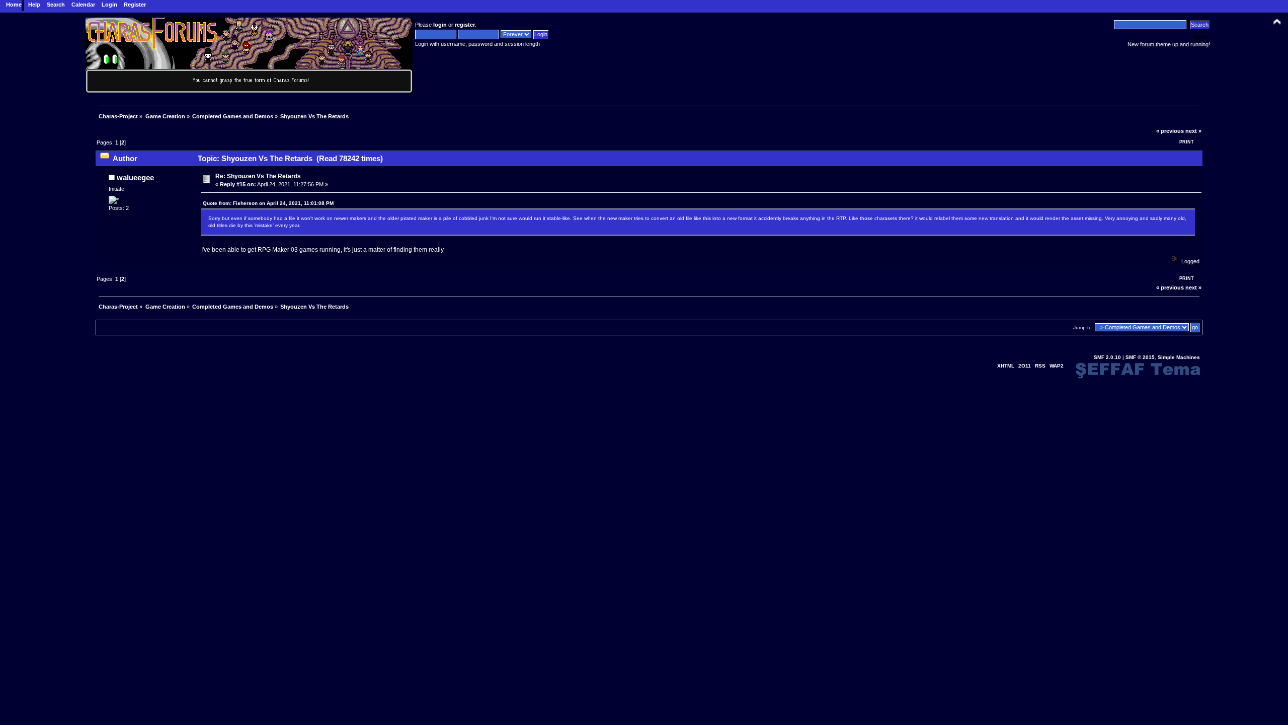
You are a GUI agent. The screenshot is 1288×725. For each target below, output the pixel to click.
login (440, 25)
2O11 (1024, 366)
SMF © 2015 (1140, 357)
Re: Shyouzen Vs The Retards (258, 176)
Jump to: (1083, 327)
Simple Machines (1179, 357)
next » (1193, 131)
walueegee (135, 177)
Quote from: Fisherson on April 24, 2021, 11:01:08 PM (268, 203)
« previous (1170, 131)
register (465, 25)
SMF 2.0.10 (1107, 357)
